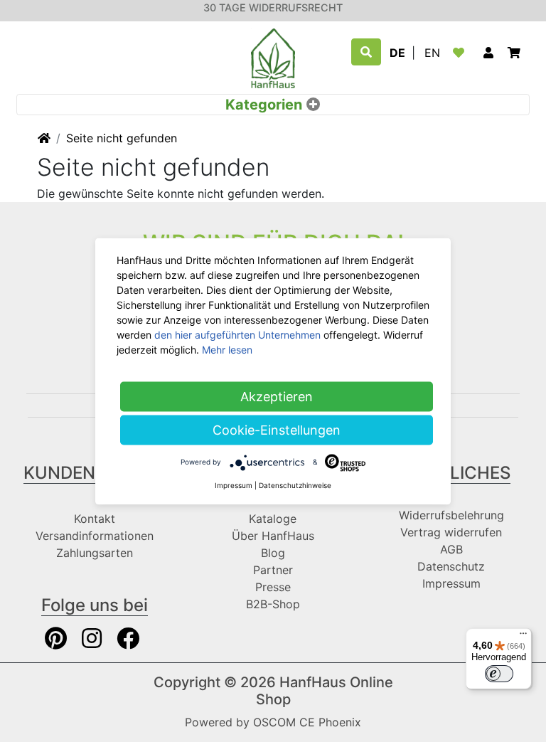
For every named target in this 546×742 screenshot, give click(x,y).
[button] (488, 52)
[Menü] (523, 636)
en (432, 53)
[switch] (499, 673)
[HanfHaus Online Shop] (273, 57)
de (397, 53)
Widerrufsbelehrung (451, 515)
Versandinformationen (95, 536)
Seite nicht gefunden (121, 138)
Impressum (451, 583)
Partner (273, 570)
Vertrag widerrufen (451, 532)
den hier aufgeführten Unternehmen (237, 334)
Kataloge (272, 519)
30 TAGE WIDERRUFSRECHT (273, 7)
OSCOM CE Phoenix (307, 722)
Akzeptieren (276, 395)
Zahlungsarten (94, 553)
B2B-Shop (273, 604)
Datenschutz (451, 566)
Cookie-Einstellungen (277, 429)
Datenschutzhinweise (295, 484)
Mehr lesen (227, 349)
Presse (273, 587)
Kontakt (94, 519)
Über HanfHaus (273, 536)
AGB (451, 549)
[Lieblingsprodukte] (461, 52)
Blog (273, 553)
